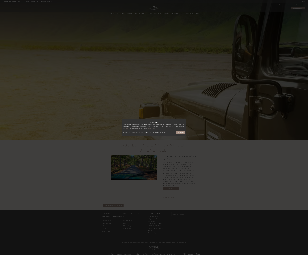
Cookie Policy (150, 128)
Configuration (126, 128)
